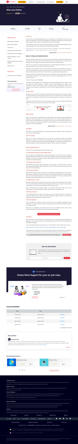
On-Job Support (50, 2)
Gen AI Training (44, 384)
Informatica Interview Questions (53, 403)
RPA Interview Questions (32, 403)
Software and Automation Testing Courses (51, 395)
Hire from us (64, 422)
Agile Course (8, 388)
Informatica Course (39, 382)
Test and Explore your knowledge (14, 75)
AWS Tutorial (8, 410)
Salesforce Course (24, 382)
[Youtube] (70, 419)
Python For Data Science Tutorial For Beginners (15, 62)
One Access (33, 418)
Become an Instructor (33, 422)
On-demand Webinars (40, 2)
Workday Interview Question (65, 403)
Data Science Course (10, 384)
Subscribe (67, 258)
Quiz (18, 418)
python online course (30, 50)
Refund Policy (53, 415)
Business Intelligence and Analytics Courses (14, 393)
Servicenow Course (65, 382)
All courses (22, 2)
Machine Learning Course (29, 384)
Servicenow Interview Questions (12, 405)
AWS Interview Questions (22, 403)
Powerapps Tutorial (16, 412)
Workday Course (27, 388)
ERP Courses (33, 397)
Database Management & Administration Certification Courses (18, 395)
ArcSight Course (14, 388)
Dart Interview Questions (53, 406)
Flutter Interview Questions (24, 405)
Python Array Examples (12, 44)
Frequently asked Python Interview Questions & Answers (49, 214)
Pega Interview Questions (21, 406)
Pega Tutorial (65, 410)
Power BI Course (9, 382)
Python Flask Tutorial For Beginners (15, 53)
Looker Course (33, 388)
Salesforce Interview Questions (12, 403)
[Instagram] (66, 419)
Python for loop (11, 65)
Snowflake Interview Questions (42, 406)
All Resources (31, 2)
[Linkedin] (63, 419)
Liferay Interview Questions (34, 405)
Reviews (65, 415)
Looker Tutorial (26, 410)
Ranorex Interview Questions (45, 405)
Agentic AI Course (38, 384)
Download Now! (67, 234)
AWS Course (39, 388)
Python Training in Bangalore (51, 227)
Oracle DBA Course (31, 382)
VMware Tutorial (37, 412)
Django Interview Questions (13, 41)
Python (14, 7)
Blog (11, 7)
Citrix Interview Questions (11, 406)
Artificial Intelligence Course (20, 384)
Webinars (49, 418)
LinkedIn (40, 344)
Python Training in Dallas (61, 227)
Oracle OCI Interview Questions (56, 405)
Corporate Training (15, 422)
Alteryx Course (44, 388)
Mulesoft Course (64, 388)
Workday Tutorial (40, 410)
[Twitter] (60, 419)
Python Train (28, 227)
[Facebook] (56, 419)
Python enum (10, 47)
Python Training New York (40, 227)
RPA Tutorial (21, 410)
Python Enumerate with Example (14, 50)
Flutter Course (52, 382)
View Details (62, 314)
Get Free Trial (16, 89)
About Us (26, 415)
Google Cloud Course (17, 382)
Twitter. (45, 344)
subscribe (59, 2)
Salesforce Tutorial (14, 410)
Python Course (58, 382)
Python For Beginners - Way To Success (14, 57)
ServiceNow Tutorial (46, 410)
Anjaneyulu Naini (15, 339)
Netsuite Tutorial (30, 412)
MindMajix (32, 425)
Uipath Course (57, 388)
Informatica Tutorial (32, 410)
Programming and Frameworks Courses (40, 393)
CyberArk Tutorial (10, 412)
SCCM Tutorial (59, 410)
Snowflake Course (46, 382)
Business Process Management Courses (36, 395)
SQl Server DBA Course (11, 389)
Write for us (49, 422)
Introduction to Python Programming (64, 52)
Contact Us (39, 415)
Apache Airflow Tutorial (44, 412)
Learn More (61, 297)
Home (7, 7)
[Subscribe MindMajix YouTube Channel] (49, 110)
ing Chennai (33, 227)
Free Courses (13, 415)
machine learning (45, 209)
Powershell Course (51, 388)
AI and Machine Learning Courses (25, 397)
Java (66, 75)
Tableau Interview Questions (31, 406)
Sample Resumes (41, 418)
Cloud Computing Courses (27, 393)
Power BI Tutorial (54, 410)
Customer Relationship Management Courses (55, 393)
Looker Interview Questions (42, 403)
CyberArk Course (21, 388)
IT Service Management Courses (12, 397)
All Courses (8, 418)
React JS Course (18, 389)
